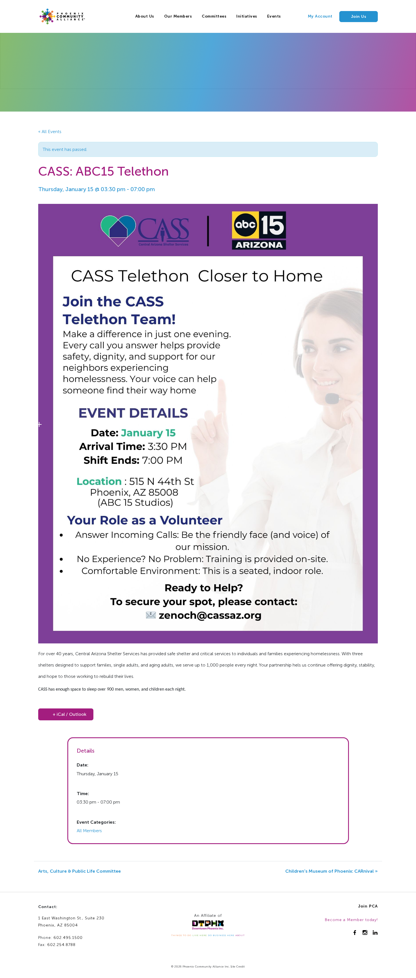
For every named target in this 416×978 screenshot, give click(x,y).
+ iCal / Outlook (69, 714)
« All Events (49, 131)
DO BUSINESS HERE (221, 935)
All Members (89, 830)
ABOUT (240, 935)
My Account (320, 16)
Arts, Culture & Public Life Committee (79, 871)
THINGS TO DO (181, 935)
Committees (214, 16)
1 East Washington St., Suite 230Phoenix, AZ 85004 (71, 922)
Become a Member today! (351, 919)
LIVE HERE (199, 935)
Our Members (178, 16)
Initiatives (246, 16)
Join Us (358, 16)
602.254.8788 (61, 944)
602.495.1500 (68, 937)
